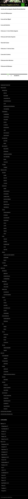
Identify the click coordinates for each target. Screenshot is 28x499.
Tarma (5, 231)
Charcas (6, 384)
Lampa (5, 337)
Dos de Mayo (6, 191)
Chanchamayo (7, 212)
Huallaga (6, 151)
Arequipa (4, 281)
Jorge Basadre (7, 347)
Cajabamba (6, 114)
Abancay (6, 273)
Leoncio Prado (7, 199)
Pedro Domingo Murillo (9, 374)
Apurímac (4, 270)
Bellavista (6, 148)
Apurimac (3, 449)
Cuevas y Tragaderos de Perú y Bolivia (11, 5)
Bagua (5, 93)
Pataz (5, 143)
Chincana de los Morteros (7, 60)
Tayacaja (6, 321)
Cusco (3, 297)
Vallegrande (7, 406)
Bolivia (2, 423)
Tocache (6, 162)
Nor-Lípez (6, 390)
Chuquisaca (5, 361)
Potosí (3, 382)
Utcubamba (6, 109)
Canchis (5, 305)
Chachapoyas (7, 98)
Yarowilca (6, 207)
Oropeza (6, 363)
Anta (5, 300)
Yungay (5, 183)
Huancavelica (5, 315)
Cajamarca (4, 111)
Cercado (6, 379)
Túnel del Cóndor (5, 42)
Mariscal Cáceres (8, 154)
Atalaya (5, 265)
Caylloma (6, 286)
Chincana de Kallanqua (6, 66)
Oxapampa (6, 257)
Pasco (3, 252)
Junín (3, 209)
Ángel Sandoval (7, 395)
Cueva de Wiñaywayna (6, 13)
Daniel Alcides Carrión (9, 254)
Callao (5, 239)
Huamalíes (6, 193)
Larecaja (6, 369)
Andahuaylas (7, 276)
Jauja (5, 223)
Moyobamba (6, 156)
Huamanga (6, 292)
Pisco (5, 329)
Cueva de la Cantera (5, 54)
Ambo (5, 188)
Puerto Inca (6, 204)
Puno (3, 331)
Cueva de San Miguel (6, 19)
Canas (5, 302)
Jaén (5, 130)
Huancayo (6, 220)
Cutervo (6, 124)
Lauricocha (6, 196)
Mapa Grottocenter (5, 85)
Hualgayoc (6, 127)
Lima (3, 236)
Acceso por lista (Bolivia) (6, 414)
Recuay (5, 178)
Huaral (5, 241)
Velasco (5, 408)
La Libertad (4, 138)
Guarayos (6, 403)
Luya (5, 103)
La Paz (3, 366)
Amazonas (4, 90)
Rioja (5, 159)
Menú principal (26, 5)
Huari (5, 175)
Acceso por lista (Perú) (6, 411)
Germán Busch (7, 400)
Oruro (3, 377)
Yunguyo (6, 342)
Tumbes (4, 164)
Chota (5, 122)
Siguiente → (17, 75)
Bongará (6, 95)
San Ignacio (6, 132)
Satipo (5, 228)
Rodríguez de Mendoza (9, 106)
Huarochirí (6, 244)
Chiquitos (6, 398)
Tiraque (5, 358)
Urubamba (6, 313)
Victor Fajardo (7, 294)
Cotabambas (6, 278)
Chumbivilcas (7, 308)
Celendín (6, 119)
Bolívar (5, 140)
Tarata (5, 350)
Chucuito (6, 334)
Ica (3, 323)
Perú (2, 441)
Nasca (5, 326)
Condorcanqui (7, 101)
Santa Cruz (6, 135)
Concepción (6, 217)
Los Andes (6, 371)
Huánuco (4, 185)
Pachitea (6, 201)
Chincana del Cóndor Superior (8, 36)
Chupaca (6, 215)
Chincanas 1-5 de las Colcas (7, 48)
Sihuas (5, 180)
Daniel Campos (7, 387)
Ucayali (4, 262)
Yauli (5, 233)
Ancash (4, 172)
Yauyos (5, 249)
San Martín (4, 146)
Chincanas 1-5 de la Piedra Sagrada (9, 31)
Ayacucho (4, 289)
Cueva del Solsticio (5, 25)
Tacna (3, 345)
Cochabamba (5, 355)
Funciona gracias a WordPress (6, 497)
